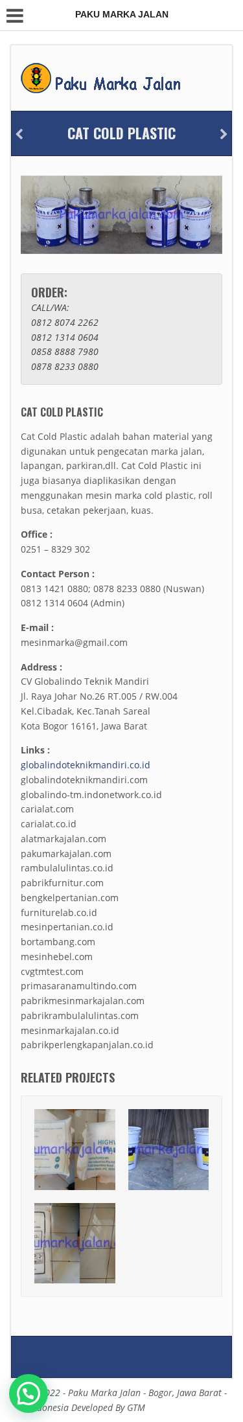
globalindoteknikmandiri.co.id (85, 765)
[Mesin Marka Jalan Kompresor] (224, 134)
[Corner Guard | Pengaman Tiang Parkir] (19, 134)
